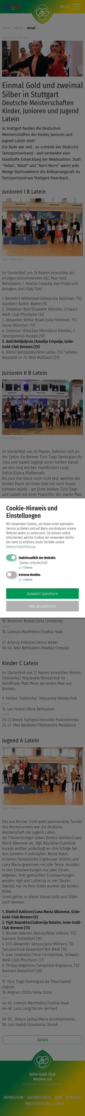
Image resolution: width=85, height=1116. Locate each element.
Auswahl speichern (42, 593)
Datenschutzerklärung (20, 547)
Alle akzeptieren (42, 606)
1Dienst (25, 567)
